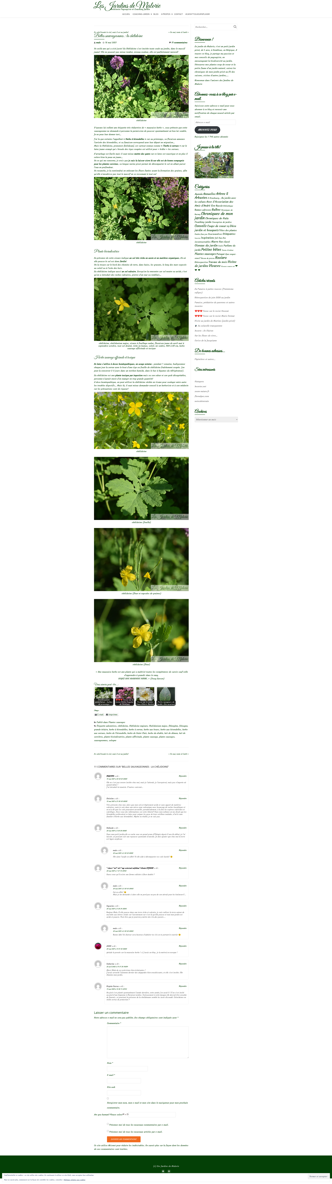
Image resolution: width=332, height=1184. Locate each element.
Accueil (126, 14)
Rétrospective (201, 262)
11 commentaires (179, 42)
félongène (173, 726)
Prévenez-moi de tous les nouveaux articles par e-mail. (135, 1131)
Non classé (224, 241)
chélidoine (123, 726)
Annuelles (209, 194)
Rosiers (221, 257)
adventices (111, 726)
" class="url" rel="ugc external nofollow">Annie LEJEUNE (129, 868)
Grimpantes (229, 233)
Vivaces (214, 266)
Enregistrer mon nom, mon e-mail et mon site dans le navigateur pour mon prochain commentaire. (147, 1105)
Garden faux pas (201, 234)
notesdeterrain (202, 401)
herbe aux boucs (151, 729)
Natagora (199, 381)
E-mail (111, 1075)
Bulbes (216, 209)
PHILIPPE (110, 776)
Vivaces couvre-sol (228, 266)
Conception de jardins (222, 222)
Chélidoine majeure (138, 726)
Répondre (183, 776)
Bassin (219, 205)
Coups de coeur (216, 226)
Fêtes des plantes (228, 230)
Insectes (197, 238)
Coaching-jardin (203, 222)
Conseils (201, 226)
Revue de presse (208, 258)
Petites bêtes (211, 249)
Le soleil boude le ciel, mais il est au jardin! (111, 32)
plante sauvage (150, 736)
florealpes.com (202, 396)
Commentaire (114, 1023)
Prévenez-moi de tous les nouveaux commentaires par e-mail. (138, 1124)
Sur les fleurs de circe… (206, 335)
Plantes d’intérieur (227, 250)
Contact (178, 14)
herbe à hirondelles (118, 729)
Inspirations (207, 237)
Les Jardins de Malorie (126, 6)
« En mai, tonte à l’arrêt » (178, 32)
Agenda (198, 194)
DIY (228, 226)
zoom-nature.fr (202, 391)
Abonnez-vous (207, 129)
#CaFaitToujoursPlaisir (197, 14)
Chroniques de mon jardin (214, 215)
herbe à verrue (135, 729)
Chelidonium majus (158, 726)
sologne (112, 740)
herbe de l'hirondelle (116, 733)
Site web (111, 1087)
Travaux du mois (218, 262)
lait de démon (171, 733)
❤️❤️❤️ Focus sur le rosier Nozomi (212, 311)
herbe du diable (155, 733)
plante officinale (134, 736)
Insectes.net (200, 386)
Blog (155, 14)
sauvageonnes (101, 740)
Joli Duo (218, 238)
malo (98, 42)
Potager (220, 254)
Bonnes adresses (203, 210)
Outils (220, 246)
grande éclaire (101, 729)
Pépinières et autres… (205, 359)
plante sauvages (167, 736)
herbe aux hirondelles (170, 729)
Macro (214, 241)
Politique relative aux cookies (74, 1180)
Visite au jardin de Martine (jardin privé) (215, 321)
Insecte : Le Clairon (204, 330)
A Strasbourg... (214, 198)
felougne (183, 726)
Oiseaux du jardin (206, 245)
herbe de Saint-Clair (137, 733)
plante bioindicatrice (114, 736)
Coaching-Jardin (141, 14)
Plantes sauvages (117, 722)
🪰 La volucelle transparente (208, 325)
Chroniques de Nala (217, 218)
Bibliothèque (228, 206)
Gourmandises (215, 234)
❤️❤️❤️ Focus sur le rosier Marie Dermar (215, 316)
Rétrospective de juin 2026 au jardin (212, 297)
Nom (110, 1063)
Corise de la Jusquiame (206, 340)
